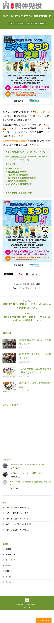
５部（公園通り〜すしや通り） (17, 530)
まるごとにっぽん (18, 156)
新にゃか (28, 288)
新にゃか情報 (9, 41)
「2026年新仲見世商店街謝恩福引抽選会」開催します (35, 370)
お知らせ (8, 38)
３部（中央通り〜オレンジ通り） (18, 518)
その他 (8, 582)
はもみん (12, 181)
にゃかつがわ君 (14, 178)
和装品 (8, 565)
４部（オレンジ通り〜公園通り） (18, 524)
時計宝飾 (8, 571)
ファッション (10, 560)
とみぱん (12, 174)
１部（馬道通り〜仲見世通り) (17, 507)
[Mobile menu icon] (49, 5)
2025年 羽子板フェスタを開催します (34, 385)
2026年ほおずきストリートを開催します (35, 356)
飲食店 (8, 549)
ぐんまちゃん (13, 171)
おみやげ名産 (10, 554)
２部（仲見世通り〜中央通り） (17, 513)
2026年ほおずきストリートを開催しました (35, 341)
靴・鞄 (8, 576)
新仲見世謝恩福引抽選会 (15, 141)
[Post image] (9, 344)
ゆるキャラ (37, 288)
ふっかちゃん (13, 184)
